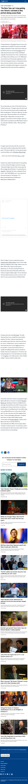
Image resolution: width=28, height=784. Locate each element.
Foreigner (19, 50)
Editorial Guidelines (4, 763)
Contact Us (3, 771)
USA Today (16, 335)
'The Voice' (13, 44)
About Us (2, 761)
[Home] (4, 1)
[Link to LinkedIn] (12, 774)
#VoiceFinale (22, 152)
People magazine (14, 419)
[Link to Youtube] (7, 774)
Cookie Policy (3, 767)
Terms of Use (3, 769)
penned (3, 118)
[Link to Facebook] (1, 774)
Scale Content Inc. (23, 749)
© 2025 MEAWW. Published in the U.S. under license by (10, 749)
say (24, 165)
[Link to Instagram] (3, 774)
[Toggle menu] (26, 1)
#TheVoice (16, 152)
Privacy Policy (3, 765)
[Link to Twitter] (5, 774)
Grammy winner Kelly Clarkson (8, 262)
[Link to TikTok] (9, 774)
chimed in (3, 171)
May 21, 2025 (21, 156)
